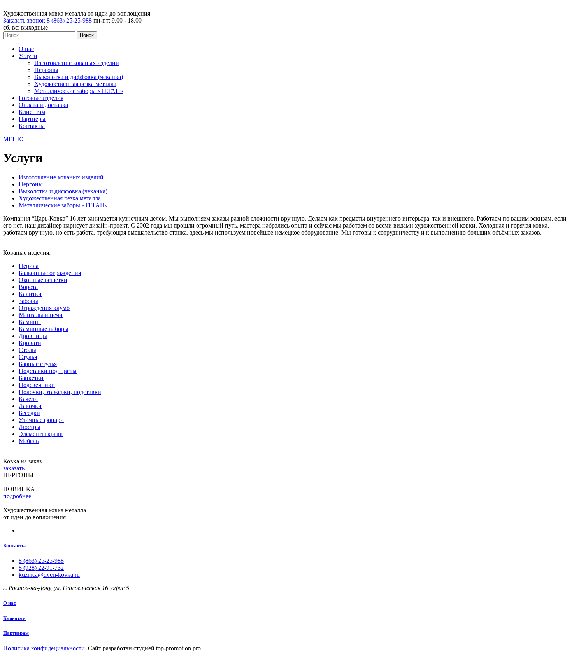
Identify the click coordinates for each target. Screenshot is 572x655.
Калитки (30, 294)
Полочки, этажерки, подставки (60, 392)
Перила (29, 266)
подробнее (17, 496)
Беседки (29, 413)
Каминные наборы (43, 329)
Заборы (28, 301)
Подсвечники (37, 385)
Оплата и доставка (43, 105)
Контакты (32, 126)
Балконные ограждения (50, 273)
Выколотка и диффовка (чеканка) (78, 77)
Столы (27, 350)
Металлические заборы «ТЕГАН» (78, 91)
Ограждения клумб (44, 308)
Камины (30, 322)
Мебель (29, 441)
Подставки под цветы (48, 371)
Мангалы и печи (41, 315)
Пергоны (46, 70)
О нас (26, 49)
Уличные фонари (41, 420)
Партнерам (16, 633)
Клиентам (32, 112)
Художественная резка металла (75, 84)
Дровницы (33, 336)
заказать (14, 468)
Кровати (30, 343)
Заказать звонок (24, 20)
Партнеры (32, 119)
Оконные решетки (43, 280)
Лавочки (30, 406)
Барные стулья (38, 364)
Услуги (28, 56)
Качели (28, 399)
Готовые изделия (41, 98)
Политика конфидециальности (44, 648)
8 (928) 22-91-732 (41, 567)
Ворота (28, 287)
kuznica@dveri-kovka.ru (49, 574)
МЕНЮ (13, 139)
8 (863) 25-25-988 (69, 20)
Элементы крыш (41, 434)
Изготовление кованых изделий (76, 63)
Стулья (28, 357)
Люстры (29, 427)
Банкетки (31, 378)
